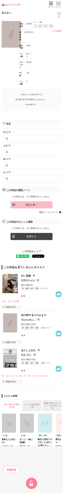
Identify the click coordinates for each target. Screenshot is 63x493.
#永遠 (45, 376)
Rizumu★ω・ (28, 319)
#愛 (20, 376)
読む (31, 481)
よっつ (6, 172)
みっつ (6, 158)
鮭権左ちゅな (28, 280)
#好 (7, 376)
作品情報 (57, 31)
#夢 (29, 376)
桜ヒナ (35, 22)
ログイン (51, 7)
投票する (31, 236)
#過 (3, 376)
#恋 (11, 376)
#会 (16, 376)
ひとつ (6, 132)
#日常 (4, 301)
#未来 (39, 376)
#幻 (33, 376)
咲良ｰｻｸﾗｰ (26, 354)
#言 (24, 376)
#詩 (9, 301)
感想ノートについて (48, 212)
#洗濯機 (15, 301)
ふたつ (6, 145)
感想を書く (31, 204)
